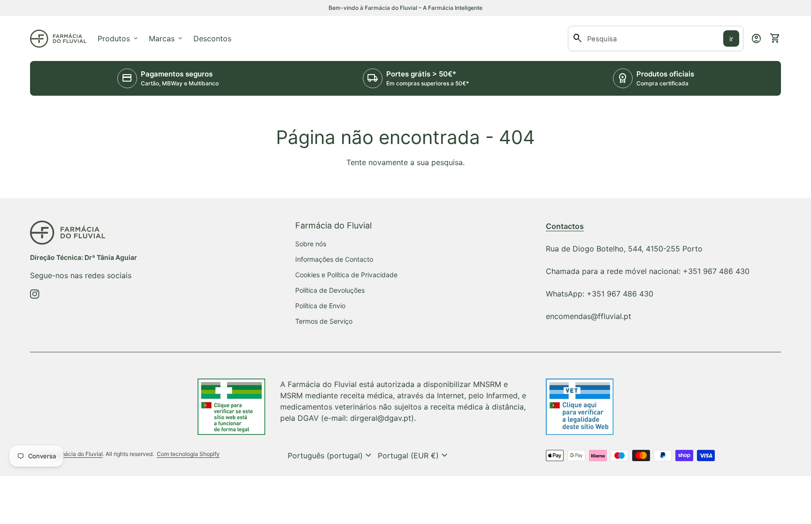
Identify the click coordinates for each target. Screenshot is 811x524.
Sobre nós (310, 244)
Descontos (212, 38)
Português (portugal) (331, 455)
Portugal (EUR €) (414, 455)
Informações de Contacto (334, 259)
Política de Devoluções (330, 290)
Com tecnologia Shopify (188, 453)
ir (731, 39)
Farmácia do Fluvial (77, 453)
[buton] (331, 455)
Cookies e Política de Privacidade (346, 275)
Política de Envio (320, 306)
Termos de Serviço (323, 321)
